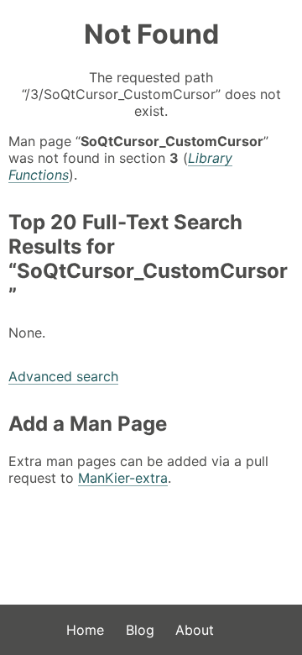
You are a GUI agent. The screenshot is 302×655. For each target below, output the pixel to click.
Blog (140, 629)
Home (85, 629)
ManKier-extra (123, 477)
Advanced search (63, 376)
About (194, 629)
